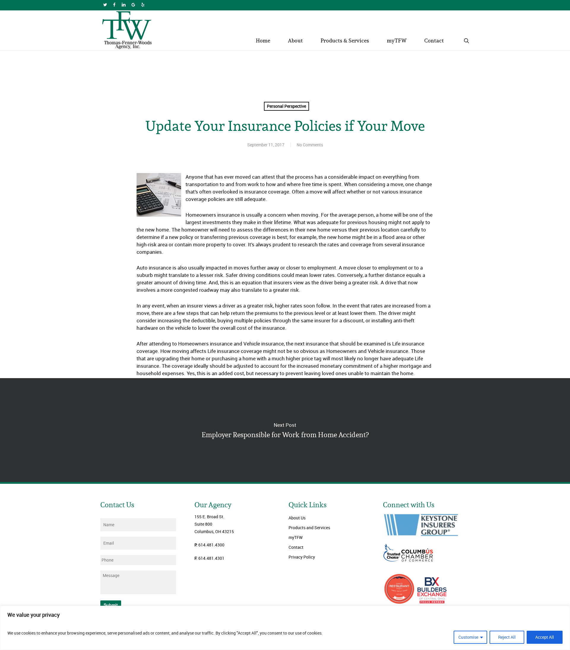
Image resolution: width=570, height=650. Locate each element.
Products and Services (309, 527)
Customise (468, 637)
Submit (111, 605)
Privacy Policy (302, 557)
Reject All (507, 637)
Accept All (544, 637)
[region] (285, 628)
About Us (297, 518)
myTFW (296, 537)
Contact (296, 547)
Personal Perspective (286, 106)
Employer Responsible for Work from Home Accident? (285, 430)
